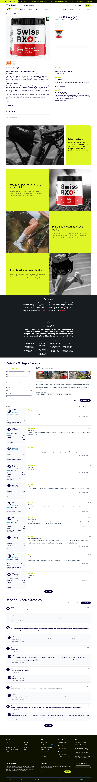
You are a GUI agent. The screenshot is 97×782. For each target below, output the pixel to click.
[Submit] (24, 5)
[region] (48, 1)
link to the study (62, 310)
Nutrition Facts (10, 112)
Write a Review (86, 401)
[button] (75, 19)
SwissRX (17, 13)
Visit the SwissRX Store (60, 19)
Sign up (67, 771)
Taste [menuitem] (38, 394)
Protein (12, 13)
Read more (10, 105)
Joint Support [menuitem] (59, 394)
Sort (79, 406)
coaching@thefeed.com (36, 660)
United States (82, 766)
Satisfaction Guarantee (13, 117)
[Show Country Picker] (17, 1)
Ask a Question (86, 603)
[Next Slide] (90, 375)
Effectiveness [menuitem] (50, 394)
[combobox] (45, 5)
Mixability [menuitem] (43, 394)
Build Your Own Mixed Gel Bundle (51, 1)
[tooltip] (44, 381)
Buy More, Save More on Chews (30, 1)
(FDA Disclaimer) (83, 779)
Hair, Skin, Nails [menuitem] (67, 394)
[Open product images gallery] (47, 56)
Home (7, 13)
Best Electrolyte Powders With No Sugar (74, 1)
